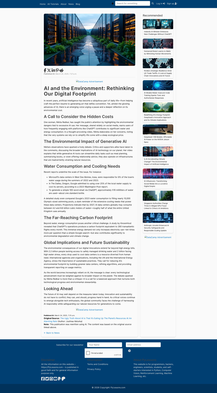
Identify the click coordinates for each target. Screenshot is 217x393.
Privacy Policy (94, 369)
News (71, 4)
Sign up (171, 3)
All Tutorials (53, 4)
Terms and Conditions (97, 364)
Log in (159, 3)
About (63, 4)
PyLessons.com (118, 387)
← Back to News (52, 333)
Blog (78, 4)
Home (42, 4)
